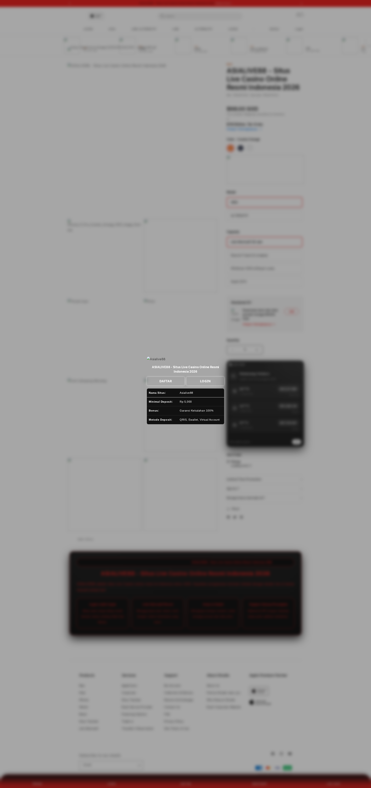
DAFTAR (165, 381)
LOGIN (205, 381)
